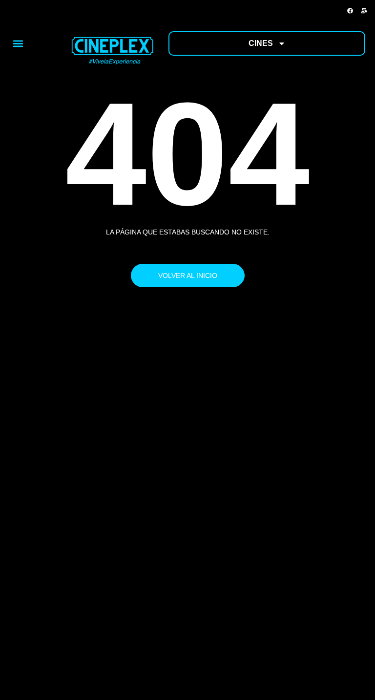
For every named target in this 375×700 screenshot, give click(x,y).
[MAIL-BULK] (364, 11)
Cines (261, 43)
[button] (18, 43)
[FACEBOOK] (350, 11)
